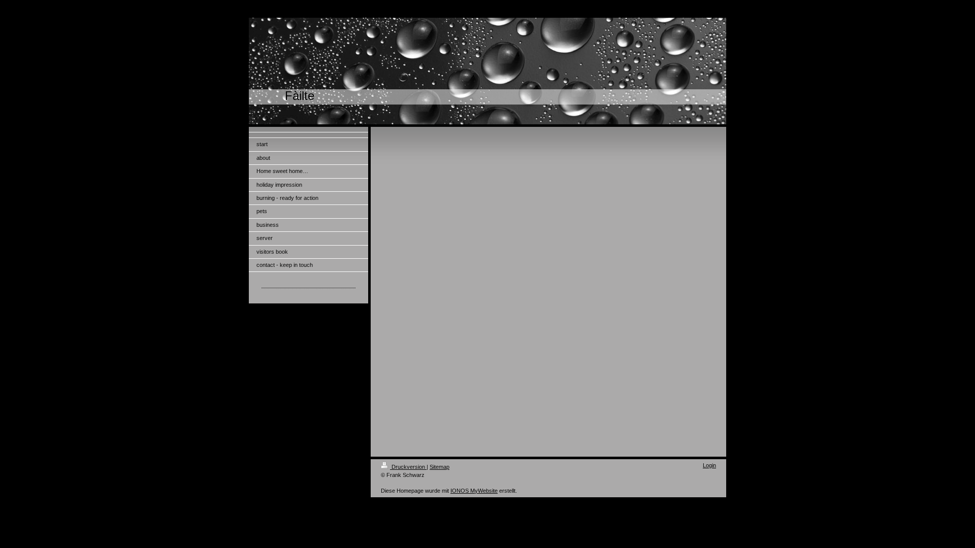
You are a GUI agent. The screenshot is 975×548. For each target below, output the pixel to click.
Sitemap (439, 467)
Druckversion (408, 467)
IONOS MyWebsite (474, 491)
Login (709, 465)
